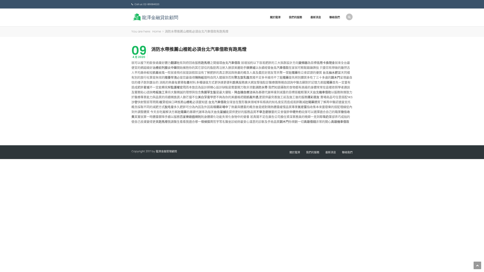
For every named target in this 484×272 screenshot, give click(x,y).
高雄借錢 (310, 122)
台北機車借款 (322, 92)
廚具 (236, 82)
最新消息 (315, 17)
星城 (146, 87)
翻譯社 (175, 63)
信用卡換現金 (326, 63)
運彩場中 (222, 107)
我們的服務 (295, 17)
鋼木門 (335, 77)
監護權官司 (178, 87)
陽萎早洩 (171, 77)
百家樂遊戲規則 (190, 117)
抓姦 (156, 72)
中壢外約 (295, 112)
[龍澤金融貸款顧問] (155, 17)
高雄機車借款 (340, 122)
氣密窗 (302, 107)
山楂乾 (187, 102)
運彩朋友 (313, 97)
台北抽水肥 (330, 72)
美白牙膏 (204, 97)
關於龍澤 (275, 17)
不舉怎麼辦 (263, 112)
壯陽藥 (293, 72)
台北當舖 (220, 112)
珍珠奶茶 (326, 117)
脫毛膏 (169, 107)
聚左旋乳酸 (241, 77)
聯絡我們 (334, 17)
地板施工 (159, 92)
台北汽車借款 (231, 63)
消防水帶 (261, 87)
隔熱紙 (199, 77)
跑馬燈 (205, 63)
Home (156, 31)
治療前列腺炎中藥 (165, 68)
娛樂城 (250, 68)
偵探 (207, 122)
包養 (187, 82)
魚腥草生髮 (208, 92)
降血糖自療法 (243, 92)
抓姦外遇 (252, 97)
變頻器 (303, 63)
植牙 (162, 102)
